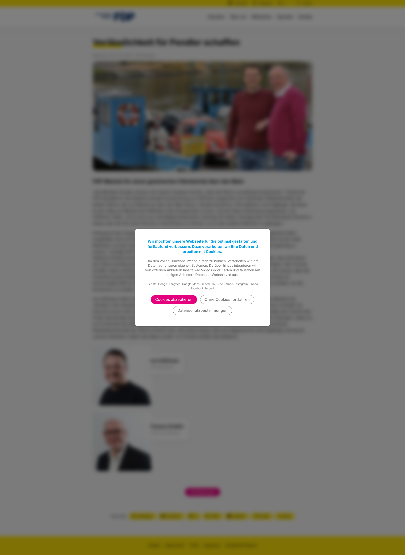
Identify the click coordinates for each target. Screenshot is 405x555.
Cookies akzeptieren (174, 299)
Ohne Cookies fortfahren (227, 299)
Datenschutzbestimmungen (202, 310)
